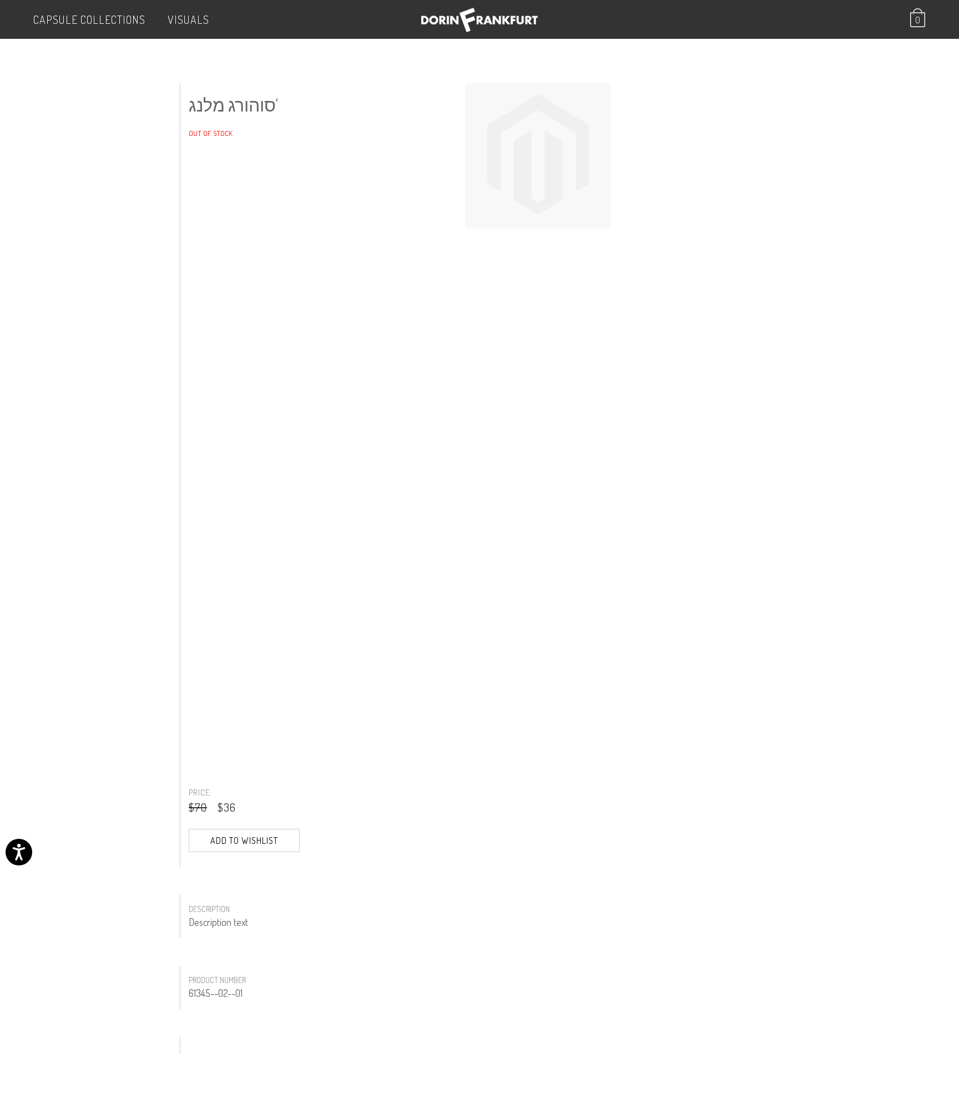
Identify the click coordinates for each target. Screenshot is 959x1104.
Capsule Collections (89, 19)
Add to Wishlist (244, 840)
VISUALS (188, 19)
